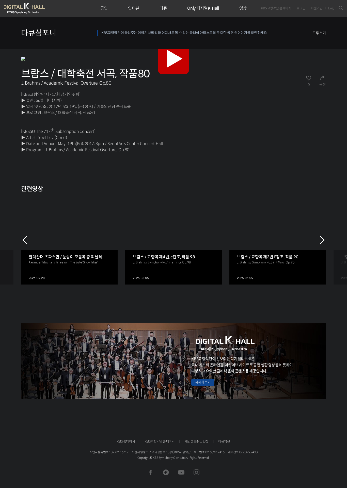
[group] (69, 240)
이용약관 (224, 441)
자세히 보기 (202, 382)
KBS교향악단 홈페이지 (276, 8)
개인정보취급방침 (196, 441)
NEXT (322, 240)
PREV (25, 240)
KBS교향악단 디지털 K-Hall (36, 8)
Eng (331, 8)
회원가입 (317, 8)
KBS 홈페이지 (126, 441)
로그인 (300, 8)
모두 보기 (319, 33)
